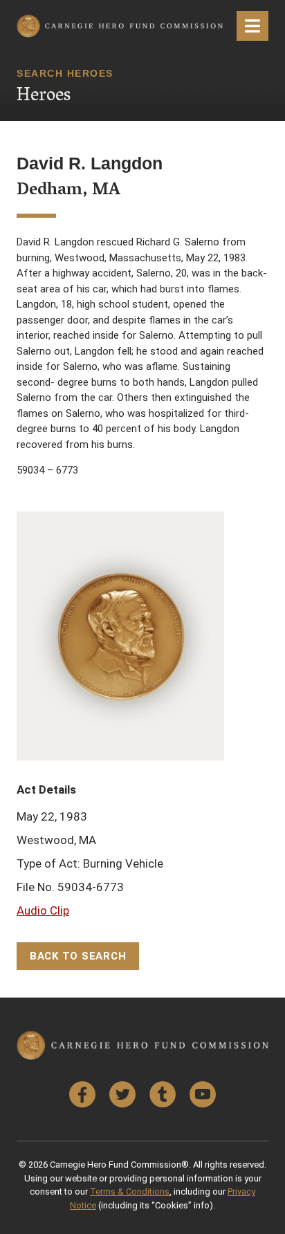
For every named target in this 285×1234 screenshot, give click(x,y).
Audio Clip (43, 910)
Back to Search (78, 956)
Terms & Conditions (129, 1191)
